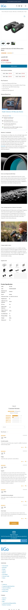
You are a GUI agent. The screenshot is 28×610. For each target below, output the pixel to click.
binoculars (3, 146)
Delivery (4, 571)
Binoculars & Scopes (8, 11)
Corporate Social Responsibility (9, 603)
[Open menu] (25, 6)
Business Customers (6, 604)
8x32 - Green (20, 73)
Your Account (5, 565)
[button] (8, 415)
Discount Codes (5, 576)
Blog (3, 601)
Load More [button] (14, 523)
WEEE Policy (5, 591)
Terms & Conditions (6, 587)
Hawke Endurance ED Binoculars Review (12, 111)
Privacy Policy (5, 589)
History (4, 599)
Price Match (5, 574)
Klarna (3, 577)
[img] (3, 435)
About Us (4, 597)
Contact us (4, 584)
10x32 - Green (20, 76)
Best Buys (4, 567)
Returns (4, 572)
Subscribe (24, 540)
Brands (3, 569)
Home (3, 11)
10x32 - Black (7, 73)
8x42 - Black (7, 76)
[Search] (17, 6)
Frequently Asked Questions (8, 586)
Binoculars (15, 11)
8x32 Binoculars (21, 11)
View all (14, 406)
